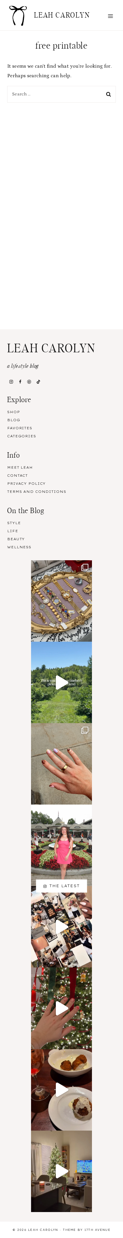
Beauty (16, 539)
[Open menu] (110, 16)
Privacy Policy (26, 483)
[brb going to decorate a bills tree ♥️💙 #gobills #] (61, 1090)
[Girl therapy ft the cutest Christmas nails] (61, 1008)
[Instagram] (11, 382)
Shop (13, 412)
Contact (17, 475)
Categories (21, 436)
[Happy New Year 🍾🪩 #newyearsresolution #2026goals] (61, 926)
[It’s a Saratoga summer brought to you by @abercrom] (61, 845)
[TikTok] (38, 382)
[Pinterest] (29, 382)
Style (14, 523)
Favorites (19, 428)
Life (12, 531)
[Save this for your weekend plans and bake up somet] (61, 682)
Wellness (19, 547)
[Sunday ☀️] (61, 601)
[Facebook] (20, 382)
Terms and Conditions (36, 492)
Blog (13, 420)
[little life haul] (61, 764)
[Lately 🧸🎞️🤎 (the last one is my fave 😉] (61, 1171)
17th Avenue (97, 1229)
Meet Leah (20, 467)
